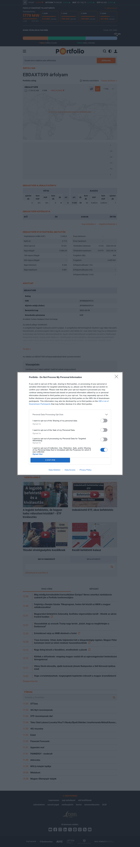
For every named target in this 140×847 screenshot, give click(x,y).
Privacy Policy (85, 470)
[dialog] (70, 423)
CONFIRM (50, 460)
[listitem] (70, 414)
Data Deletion (54, 470)
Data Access (70, 470)
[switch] (103, 420)
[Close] (117, 377)
